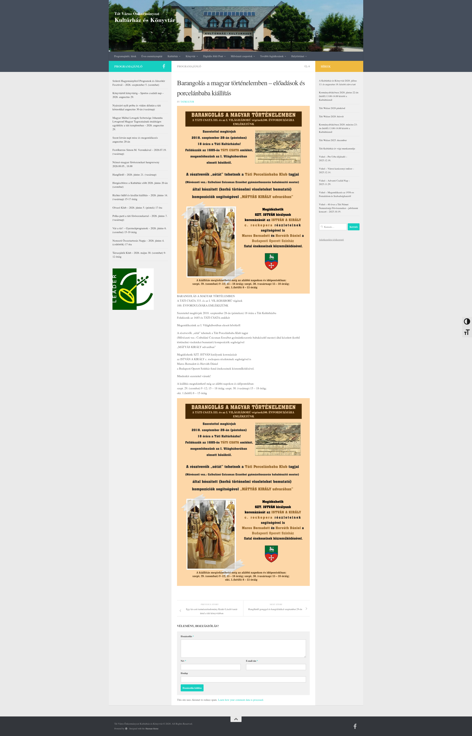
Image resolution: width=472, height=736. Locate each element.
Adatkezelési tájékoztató (331, 239)
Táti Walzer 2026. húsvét (331, 116)
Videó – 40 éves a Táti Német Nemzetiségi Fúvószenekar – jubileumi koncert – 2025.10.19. (338, 208)
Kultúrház (173, 56)
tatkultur (187, 101)
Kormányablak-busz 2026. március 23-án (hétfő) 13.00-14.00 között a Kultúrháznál (338, 128)
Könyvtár (190, 56)
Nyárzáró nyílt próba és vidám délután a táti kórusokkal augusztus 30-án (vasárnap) (136, 107)
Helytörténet (297, 56)
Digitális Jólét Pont (213, 56)
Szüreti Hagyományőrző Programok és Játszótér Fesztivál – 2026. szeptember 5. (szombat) (138, 82)
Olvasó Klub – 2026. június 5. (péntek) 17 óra (137, 207)
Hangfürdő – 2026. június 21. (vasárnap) (134, 174)
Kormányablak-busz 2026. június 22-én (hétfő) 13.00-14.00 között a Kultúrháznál (338, 96)
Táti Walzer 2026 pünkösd (332, 108)
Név (183, 660)
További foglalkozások (272, 56)
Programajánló (189, 66)
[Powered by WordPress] (126, 729)
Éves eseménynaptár (151, 56)
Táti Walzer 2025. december (333, 140)
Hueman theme (151, 728)
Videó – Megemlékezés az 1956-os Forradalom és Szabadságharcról (336, 194)
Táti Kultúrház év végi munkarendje (337, 148)
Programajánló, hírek (125, 56)
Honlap (184, 673)
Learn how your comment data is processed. (241, 700)
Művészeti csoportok (241, 56)
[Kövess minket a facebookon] (164, 66)
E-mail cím (252, 660)
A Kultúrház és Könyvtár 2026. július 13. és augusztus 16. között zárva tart (338, 82)
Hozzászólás (187, 636)
